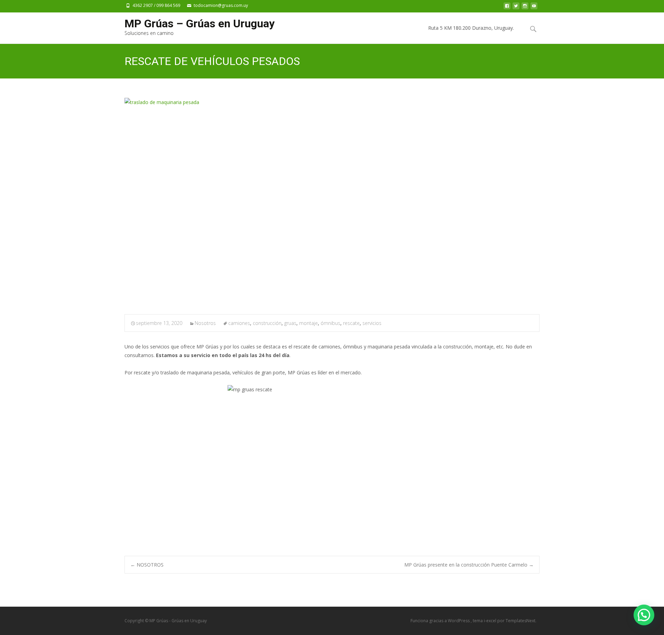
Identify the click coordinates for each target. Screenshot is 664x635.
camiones (239, 323)
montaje (308, 323)
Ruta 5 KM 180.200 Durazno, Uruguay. (471, 28)
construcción (267, 323)
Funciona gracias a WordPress (441, 621)
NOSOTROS (147, 564)
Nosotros (205, 323)
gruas (290, 323)
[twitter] (516, 7)
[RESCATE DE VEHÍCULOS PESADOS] (332, 201)
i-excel (490, 621)
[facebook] (507, 7)
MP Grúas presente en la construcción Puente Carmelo (469, 564)
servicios (371, 323)
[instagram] (525, 7)
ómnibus (330, 323)
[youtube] (534, 7)
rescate (351, 323)
